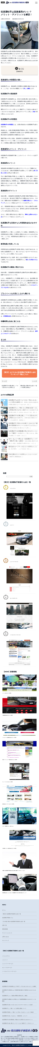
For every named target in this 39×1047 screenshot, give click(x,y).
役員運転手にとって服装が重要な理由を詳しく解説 (14, 995)
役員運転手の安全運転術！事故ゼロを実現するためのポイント (17, 1019)
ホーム (4, 910)
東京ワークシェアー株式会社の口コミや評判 (9, 759)
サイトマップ (5, 940)
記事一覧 (4, 925)
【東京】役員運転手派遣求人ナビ (19, 1045)
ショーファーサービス (7, 963)
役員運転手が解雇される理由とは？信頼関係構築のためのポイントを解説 (19, 1000)
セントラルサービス (7, 967)
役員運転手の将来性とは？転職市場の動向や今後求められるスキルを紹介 (19, 990)
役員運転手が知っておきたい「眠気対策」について (14, 1016)
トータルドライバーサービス (9, 971)
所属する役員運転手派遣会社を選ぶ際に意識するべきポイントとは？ (13, 870)
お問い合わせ (5, 936)
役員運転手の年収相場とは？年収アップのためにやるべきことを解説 (19, 986)
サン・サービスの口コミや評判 (7, 781)
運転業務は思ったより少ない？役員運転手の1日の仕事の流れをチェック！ (14, 892)
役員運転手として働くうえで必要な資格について (14, 1008)
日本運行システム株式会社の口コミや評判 (9, 848)
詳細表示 (19, 71)
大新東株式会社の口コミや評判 (7, 715)
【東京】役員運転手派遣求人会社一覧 (11, 914)
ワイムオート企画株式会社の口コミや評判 (9, 737)
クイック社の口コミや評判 (6, 693)
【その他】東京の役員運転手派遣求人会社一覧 (13, 921)
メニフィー (5, 960)
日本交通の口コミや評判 (16, 454)
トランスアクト (6, 956)
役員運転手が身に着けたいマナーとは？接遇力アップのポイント (18, 1023)
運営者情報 (5, 929)
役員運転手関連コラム (7, 917)
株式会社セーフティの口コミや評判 (20, 446)
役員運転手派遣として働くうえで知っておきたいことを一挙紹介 (18, 1012)
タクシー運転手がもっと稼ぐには (7, 826)
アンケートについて (7, 933)
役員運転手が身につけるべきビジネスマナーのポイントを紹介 (17, 1004)
